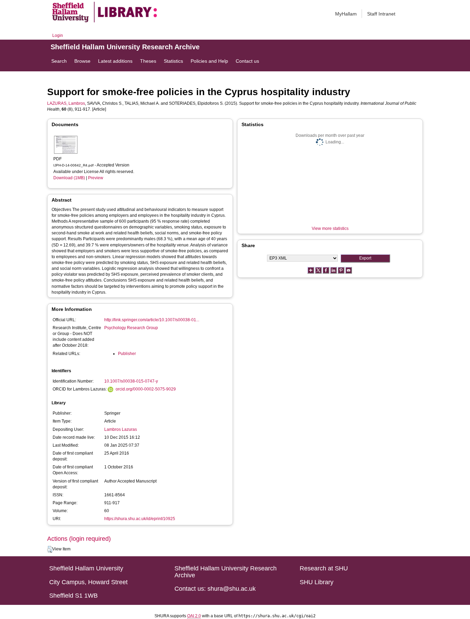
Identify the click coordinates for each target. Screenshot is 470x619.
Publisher (127, 353)
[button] (49, 549)
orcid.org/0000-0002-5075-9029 (146, 389)
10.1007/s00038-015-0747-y (131, 381)
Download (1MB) (69, 177)
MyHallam (346, 14)
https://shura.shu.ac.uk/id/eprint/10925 (139, 518)
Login (57, 35)
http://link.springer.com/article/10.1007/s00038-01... (151, 319)
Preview (95, 177)
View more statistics (330, 228)
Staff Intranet (381, 14)
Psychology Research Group (131, 327)
